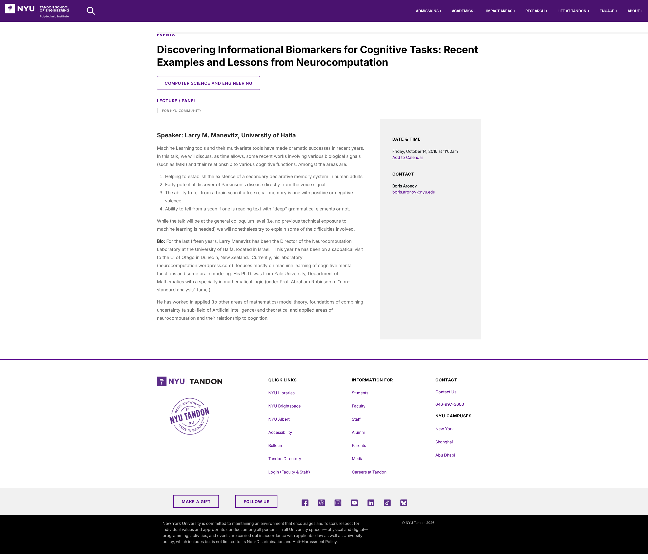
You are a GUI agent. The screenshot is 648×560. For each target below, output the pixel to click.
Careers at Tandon (369, 472)
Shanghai (444, 441)
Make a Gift (196, 501)
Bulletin (275, 445)
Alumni (358, 432)
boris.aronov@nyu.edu (413, 192)
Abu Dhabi (445, 455)
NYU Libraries (281, 392)
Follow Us (257, 501)
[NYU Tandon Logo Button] (211, 381)
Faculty (359, 405)
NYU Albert (279, 419)
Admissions (429, 11)
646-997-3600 (449, 404)
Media (357, 458)
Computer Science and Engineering (208, 83)
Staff (356, 419)
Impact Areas (500, 11)
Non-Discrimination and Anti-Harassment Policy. (292, 541)
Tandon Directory (284, 458)
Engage (608, 11)
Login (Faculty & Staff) (289, 472)
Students (360, 392)
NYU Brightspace (284, 405)
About (635, 11)
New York (444, 428)
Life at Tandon (574, 11)
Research (536, 11)
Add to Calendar (407, 157)
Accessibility (280, 432)
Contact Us (445, 391)
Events (166, 34)
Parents (359, 445)
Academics (464, 11)
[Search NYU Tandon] (91, 11)
